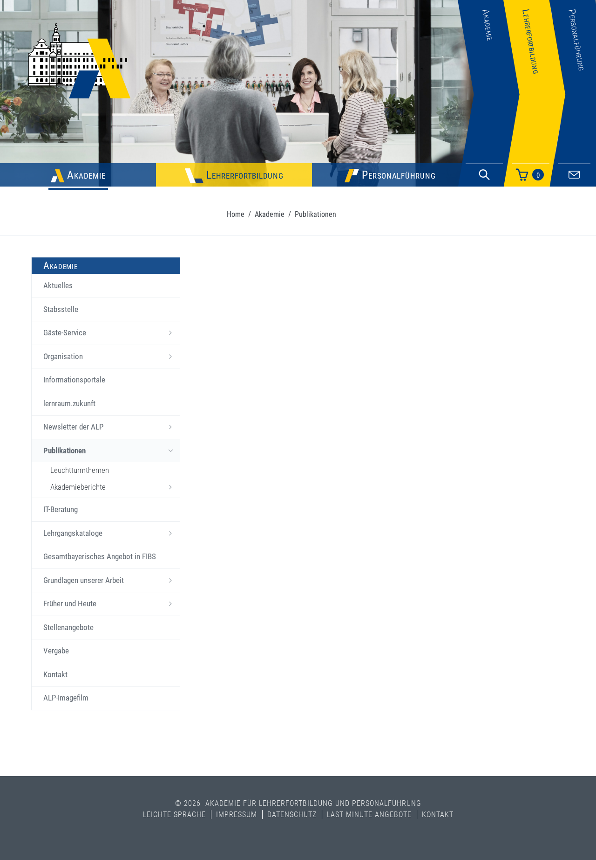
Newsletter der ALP (73, 426)
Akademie (269, 214)
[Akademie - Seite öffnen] (489, 141)
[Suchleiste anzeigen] (484, 175)
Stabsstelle (60, 309)
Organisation (63, 356)
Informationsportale (74, 379)
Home (235, 214)
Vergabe (56, 650)
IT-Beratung (60, 509)
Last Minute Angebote (369, 814)
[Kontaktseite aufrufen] (574, 173)
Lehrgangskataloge (72, 533)
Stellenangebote (68, 627)
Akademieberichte (78, 487)
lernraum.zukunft (69, 403)
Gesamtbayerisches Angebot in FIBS (99, 556)
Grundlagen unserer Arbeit (83, 580)
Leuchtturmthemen (79, 470)
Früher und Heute (69, 603)
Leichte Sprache (174, 814)
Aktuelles (58, 285)
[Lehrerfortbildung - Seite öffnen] (534, 141)
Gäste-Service (64, 332)
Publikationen (64, 450)
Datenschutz (292, 814)
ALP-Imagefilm (65, 697)
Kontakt (55, 674)
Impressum (236, 814)
